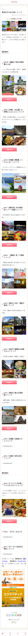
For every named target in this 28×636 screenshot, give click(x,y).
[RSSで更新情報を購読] (15, 622)
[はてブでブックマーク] (13, 615)
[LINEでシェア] (15, 615)
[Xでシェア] (7, 615)
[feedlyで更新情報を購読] (13, 622)
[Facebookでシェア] (10, 615)
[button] (20, 615)
